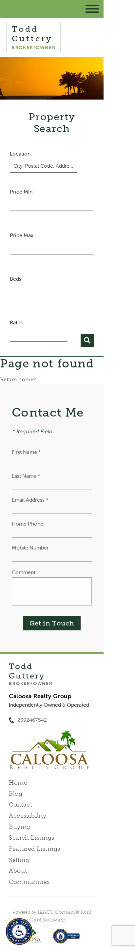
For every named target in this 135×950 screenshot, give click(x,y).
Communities (29, 881)
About (18, 870)
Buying (19, 826)
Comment (23, 572)
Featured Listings (34, 848)
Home (18, 782)
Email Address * (30, 499)
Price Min (21, 191)
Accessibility (27, 815)
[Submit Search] (87, 340)
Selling (19, 860)
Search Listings (31, 837)
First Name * (26, 452)
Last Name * (26, 476)
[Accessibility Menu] (19, 931)
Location (20, 153)
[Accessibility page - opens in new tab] (66, 939)
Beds (15, 278)
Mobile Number (30, 547)
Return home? (18, 379)
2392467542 (32, 720)
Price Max (21, 235)
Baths (16, 322)
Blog (15, 793)
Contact (20, 804)
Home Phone (27, 523)
